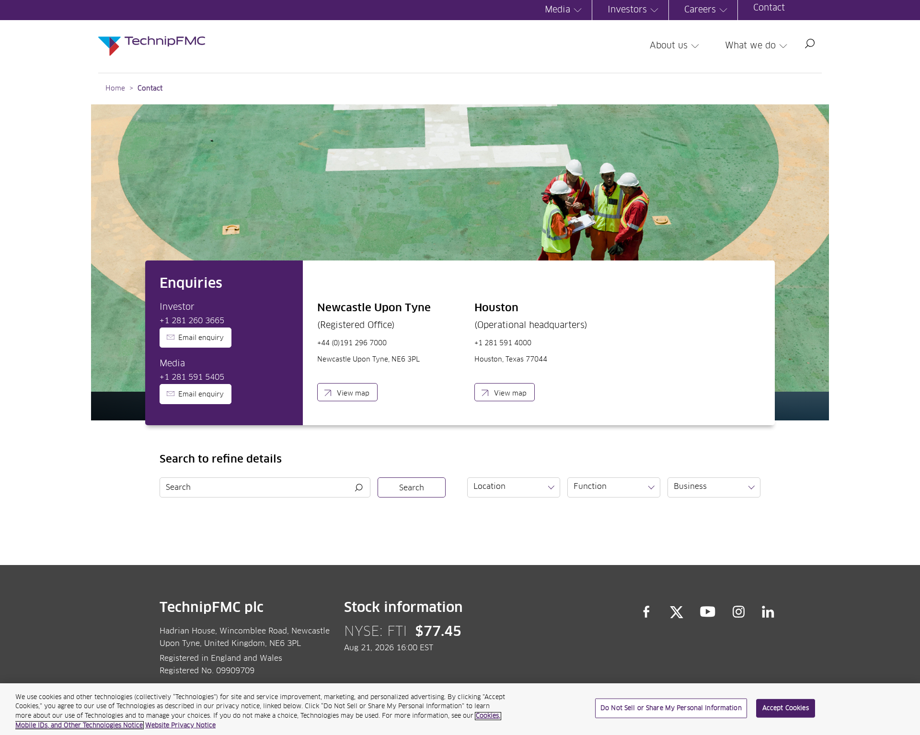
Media (557, 10)
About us (669, 46)
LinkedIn (768, 612)
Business (690, 486)
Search (810, 43)
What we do (750, 46)
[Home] (151, 36)
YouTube (708, 612)
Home (115, 88)
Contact (769, 8)
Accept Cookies (785, 708)
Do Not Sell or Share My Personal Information (671, 708)
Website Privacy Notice (180, 725)
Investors (627, 10)
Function (590, 486)
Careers (700, 10)
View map (353, 393)
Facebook (646, 612)
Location (489, 486)
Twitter (676, 612)
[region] (460, 709)
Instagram (739, 612)
